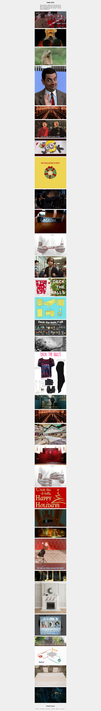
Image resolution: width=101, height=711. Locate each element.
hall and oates (47, 708)
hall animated (42, 708)
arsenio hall (62, 708)
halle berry (57, 708)
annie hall (53, 708)
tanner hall (37, 708)
